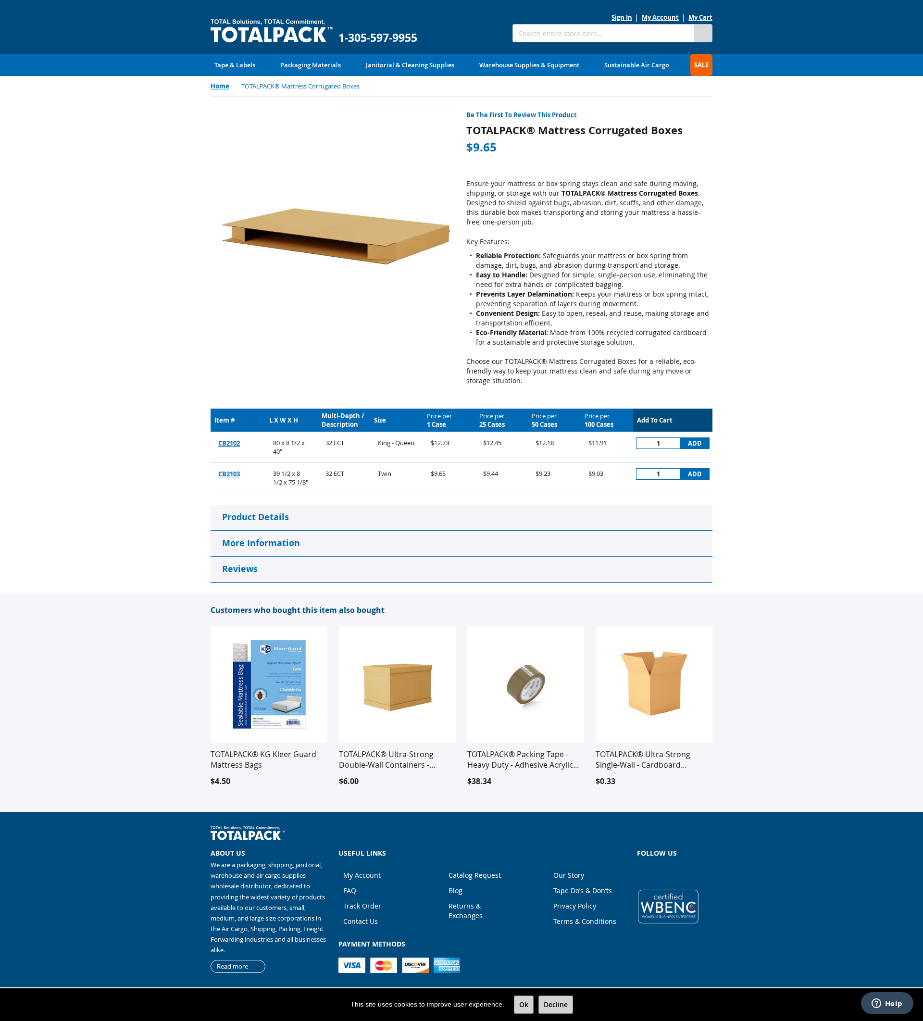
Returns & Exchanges (466, 910)
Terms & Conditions (584, 921)
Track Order (362, 905)
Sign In (621, 17)
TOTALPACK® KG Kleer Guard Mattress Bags (263, 759)
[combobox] (603, 33)
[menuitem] (235, 65)
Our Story (568, 875)
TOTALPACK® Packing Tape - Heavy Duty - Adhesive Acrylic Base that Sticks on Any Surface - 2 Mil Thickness (523, 759)
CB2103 (229, 474)
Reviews (240, 569)
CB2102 (229, 443)
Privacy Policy (574, 905)
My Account (660, 17)
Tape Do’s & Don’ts (582, 890)
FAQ (349, 890)
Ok (523, 1004)
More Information (261, 543)
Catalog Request (475, 875)
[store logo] (272, 31)
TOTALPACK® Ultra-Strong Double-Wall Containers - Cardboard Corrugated (386, 759)
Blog (455, 890)
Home (220, 86)
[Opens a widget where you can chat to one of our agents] (887, 1004)
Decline (556, 1004)
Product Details (255, 517)
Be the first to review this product (521, 115)
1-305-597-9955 (377, 37)
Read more (232, 966)
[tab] (461, 518)
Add (695, 443)
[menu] (461, 65)
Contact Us (360, 921)
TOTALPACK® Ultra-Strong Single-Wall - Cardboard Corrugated (643, 759)
